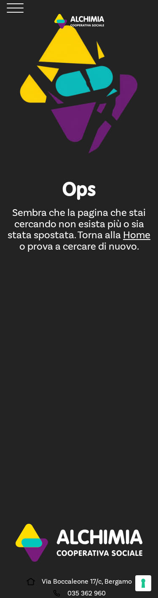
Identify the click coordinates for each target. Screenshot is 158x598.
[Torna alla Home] (79, 21)
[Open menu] (15, 8)
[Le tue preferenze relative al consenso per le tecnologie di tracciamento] (143, 583)
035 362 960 (86, 593)
